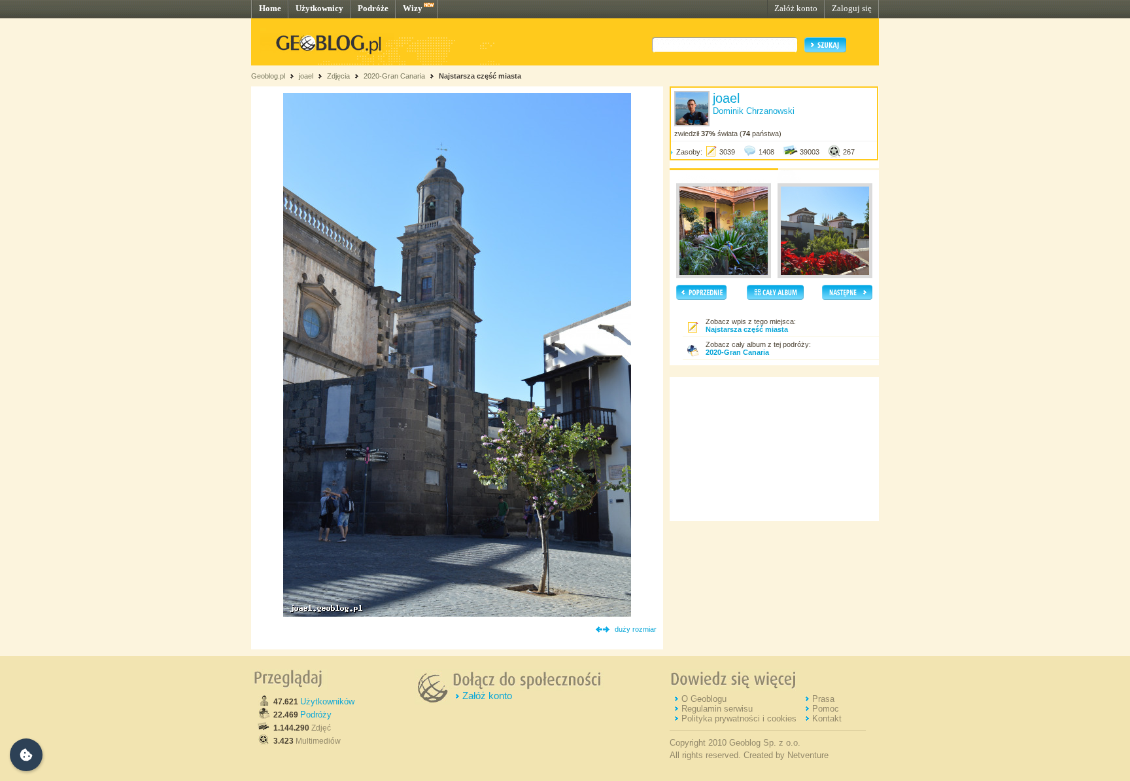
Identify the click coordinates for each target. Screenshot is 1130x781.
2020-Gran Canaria (394, 76)
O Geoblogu (704, 699)
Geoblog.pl (268, 76)
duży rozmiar (636, 629)
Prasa (823, 699)
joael (306, 76)
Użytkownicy (319, 8)
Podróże (373, 8)
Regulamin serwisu (717, 709)
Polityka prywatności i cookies (738, 718)
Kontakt (827, 718)
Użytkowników (327, 701)
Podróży (316, 714)
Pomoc (825, 709)
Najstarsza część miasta (480, 76)
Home (270, 8)
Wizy (412, 8)
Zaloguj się (852, 8)
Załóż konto (795, 8)
